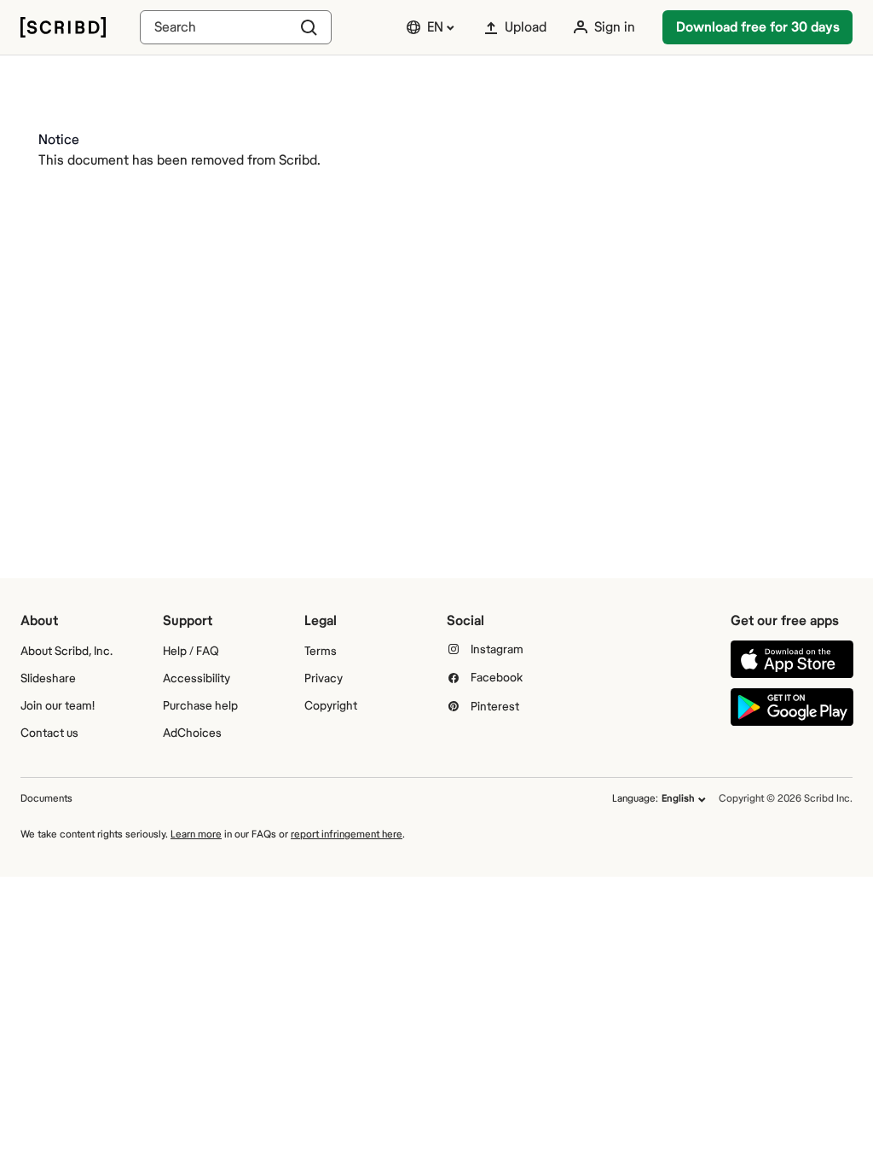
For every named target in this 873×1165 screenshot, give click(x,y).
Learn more (196, 834)
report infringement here (346, 834)
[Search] (236, 27)
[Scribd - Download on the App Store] (792, 659)
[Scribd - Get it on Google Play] (792, 707)
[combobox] (236, 27)
